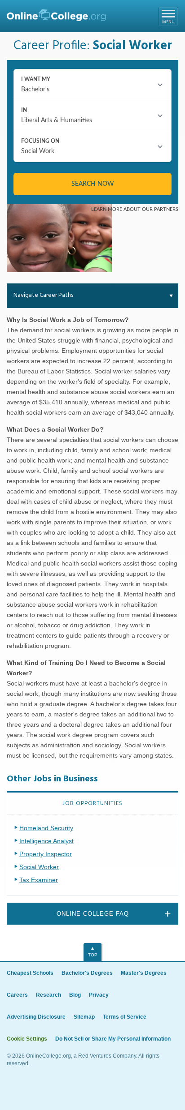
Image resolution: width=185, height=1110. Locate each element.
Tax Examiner (38, 879)
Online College (56, 17)
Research (48, 995)
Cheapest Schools (30, 973)
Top (92, 954)
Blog (75, 995)
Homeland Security (46, 827)
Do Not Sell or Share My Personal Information (113, 1039)
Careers (17, 995)
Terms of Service (124, 1017)
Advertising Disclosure (36, 1017)
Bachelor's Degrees (87, 973)
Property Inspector (45, 853)
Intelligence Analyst (46, 840)
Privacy (99, 995)
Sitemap (84, 1017)
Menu (168, 22)
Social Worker (39, 866)
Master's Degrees (144, 973)
